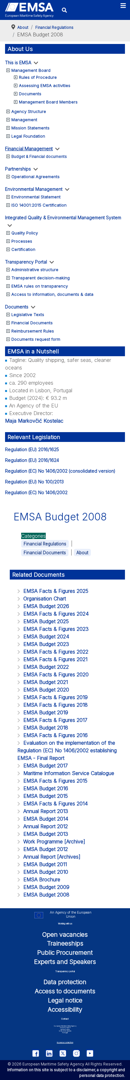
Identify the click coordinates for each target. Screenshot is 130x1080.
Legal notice (65, 1000)
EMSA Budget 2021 (45, 682)
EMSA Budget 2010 (45, 872)
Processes (21, 241)
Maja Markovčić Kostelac (34, 421)
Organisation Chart (44, 598)
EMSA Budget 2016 (45, 788)
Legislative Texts (27, 314)
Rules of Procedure (38, 77)
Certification (23, 249)
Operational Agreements (35, 176)
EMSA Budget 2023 (46, 644)
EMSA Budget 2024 (46, 636)
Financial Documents (32, 322)
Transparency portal (65, 971)
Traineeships (65, 943)
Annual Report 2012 (45, 826)
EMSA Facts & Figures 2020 (56, 674)
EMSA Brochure (41, 879)
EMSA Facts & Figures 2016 (55, 735)
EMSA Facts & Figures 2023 (56, 629)
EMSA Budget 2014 (45, 819)
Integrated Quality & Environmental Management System (63, 217)
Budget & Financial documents (39, 156)
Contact (65, 1019)
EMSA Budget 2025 (46, 621)
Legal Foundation (28, 136)
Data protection (65, 982)
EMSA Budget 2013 (45, 834)
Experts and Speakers (65, 961)
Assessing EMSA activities (44, 85)
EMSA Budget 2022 (46, 667)
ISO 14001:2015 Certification (39, 205)
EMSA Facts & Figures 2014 (55, 803)
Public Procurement (65, 952)
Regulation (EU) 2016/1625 (32, 449)
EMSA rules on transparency (39, 286)
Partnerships (18, 168)
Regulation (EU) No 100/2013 (34, 481)
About (82, 552)
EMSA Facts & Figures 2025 (55, 591)
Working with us (65, 923)
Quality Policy (24, 232)
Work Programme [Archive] (54, 841)
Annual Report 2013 (45, 811)
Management (24, 119)
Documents (30, 93)
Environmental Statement (36, 196)
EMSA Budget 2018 (45, 727)
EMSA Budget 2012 (45, 849)
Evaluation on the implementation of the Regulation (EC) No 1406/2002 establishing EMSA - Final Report (67, 750)
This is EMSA (18, 62)
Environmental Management (33, 189)
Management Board (30, 70)
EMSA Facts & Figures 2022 (55, 652)
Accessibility (65, 1009)
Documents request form (35, 339)
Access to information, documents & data (52, 294)
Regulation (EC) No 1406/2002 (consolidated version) (60, 471)
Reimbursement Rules (32, 330)
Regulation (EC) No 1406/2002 (36, 492)
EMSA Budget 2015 (45, 796)
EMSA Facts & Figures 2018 (55, 705)
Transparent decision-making (40, 277)
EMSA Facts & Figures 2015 (55, 781)
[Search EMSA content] (64, 10)
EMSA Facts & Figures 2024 (56, 614)
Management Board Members (48, 101)
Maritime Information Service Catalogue (68, 773)
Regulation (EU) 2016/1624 (32, 460)
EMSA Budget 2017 (45, 765)
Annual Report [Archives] (51, 856)
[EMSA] (29, 10)
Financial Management (29, 149)
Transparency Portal (26, 261)
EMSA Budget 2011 (45, 864)
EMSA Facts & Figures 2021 (55, 659)
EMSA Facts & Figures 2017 (55, 720)
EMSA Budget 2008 (46, 894)
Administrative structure (34, 269)
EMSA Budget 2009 (46, 887)
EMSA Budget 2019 (45, 712)
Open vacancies (65, 934)
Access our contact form (65, 1042)
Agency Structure (28, 111)
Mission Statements (30, 127)
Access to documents (65, 991)
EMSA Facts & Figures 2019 (55, 697)
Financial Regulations (45, 543)
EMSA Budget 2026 (46, 606)
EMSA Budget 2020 (46, 689)
